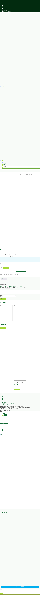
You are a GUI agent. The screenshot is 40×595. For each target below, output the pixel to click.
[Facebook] (1, 273)
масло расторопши (14, 274)
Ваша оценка (3, 288)
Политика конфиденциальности (8, 401)
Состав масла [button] (3, 257)
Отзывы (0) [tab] (4, 278)
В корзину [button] (3, 328)
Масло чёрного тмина (18, 384)
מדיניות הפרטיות (5, 10)
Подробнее (17, 389)
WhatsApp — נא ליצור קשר (7, 11)
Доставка (4, 402)
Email (1, 296)
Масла (24, 174)
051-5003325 (30, 0)
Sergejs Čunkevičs (7, 410)
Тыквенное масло (3, 324)
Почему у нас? (5, 404)
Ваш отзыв (2, 289)
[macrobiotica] (20, 434)
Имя (1, 295)
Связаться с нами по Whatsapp (8, 403)
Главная (20, 174)
